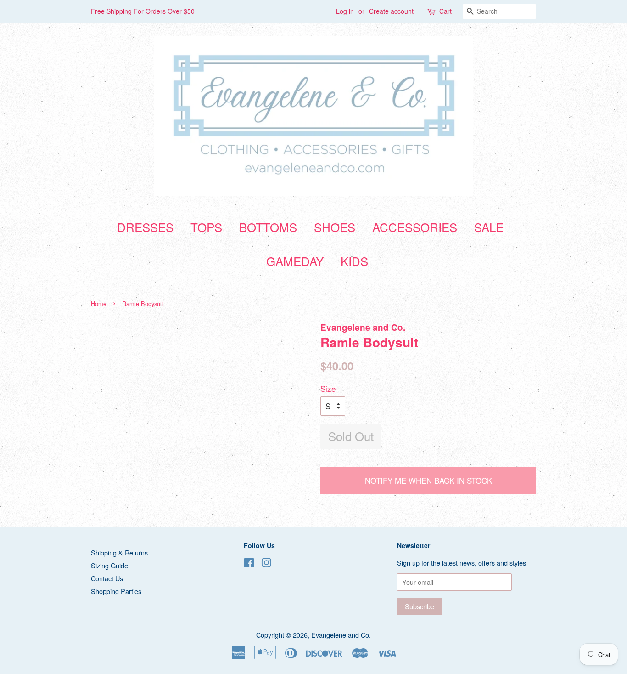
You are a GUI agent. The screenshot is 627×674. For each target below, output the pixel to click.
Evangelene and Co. (341, 635)
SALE (489, 226)
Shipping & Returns (119, 552)
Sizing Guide (109, 565)
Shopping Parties (116, 591)
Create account (391, 11)
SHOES (334, 226)
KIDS (354, 260)
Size (328, 388)
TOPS (206, 226)
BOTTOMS (268, 226)
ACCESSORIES (414, 226)
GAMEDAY (295, 260)
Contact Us (107, 578)
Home (98, 303)
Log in (345, 11)
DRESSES (145, 226)
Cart (445, 11)
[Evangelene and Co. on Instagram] (266, 564)
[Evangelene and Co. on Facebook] (249, 564)
